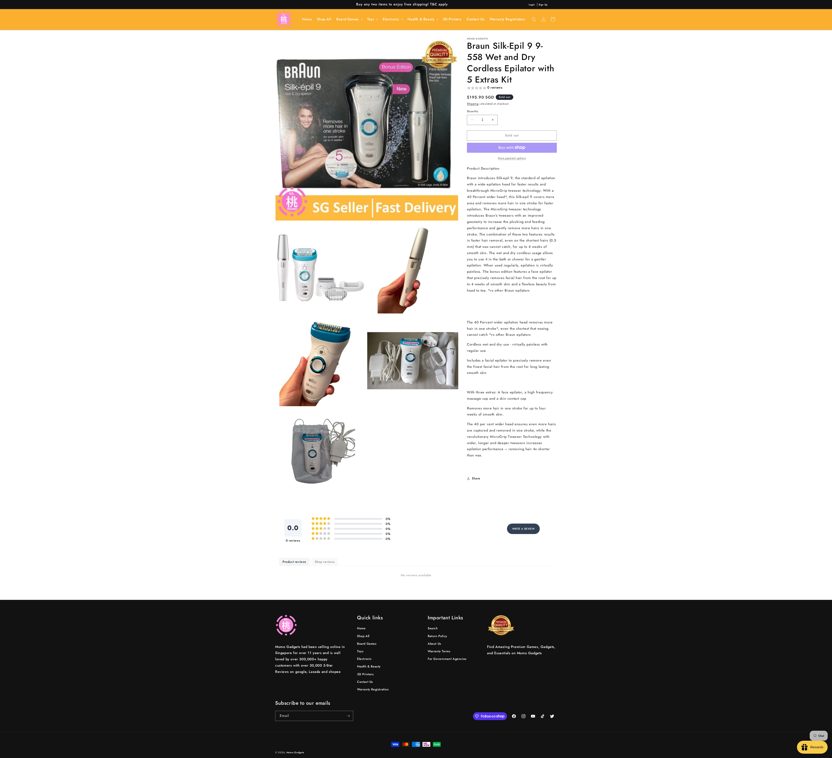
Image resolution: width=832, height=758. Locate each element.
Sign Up (543, 4)
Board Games (367, 643)
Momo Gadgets (295, 752)
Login (532, 4)
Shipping (473, 104)
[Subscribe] (348, 716)
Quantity (472, 111)
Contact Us (365, 682)
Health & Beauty (369, 666)
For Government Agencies (447, 659)
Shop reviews (325, 562)
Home (361, 628)
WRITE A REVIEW (523, 529)
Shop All (363, 636)
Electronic (364, 659)
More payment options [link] (512, 158)
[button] (349, 19)
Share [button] (476, 478)
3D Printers (365, 674)
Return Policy (437, 636)
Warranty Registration (373, 689)
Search (433, 628)
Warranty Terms (439, 651)
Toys (360, 651)
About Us (434, 643)
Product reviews (294, 562)
